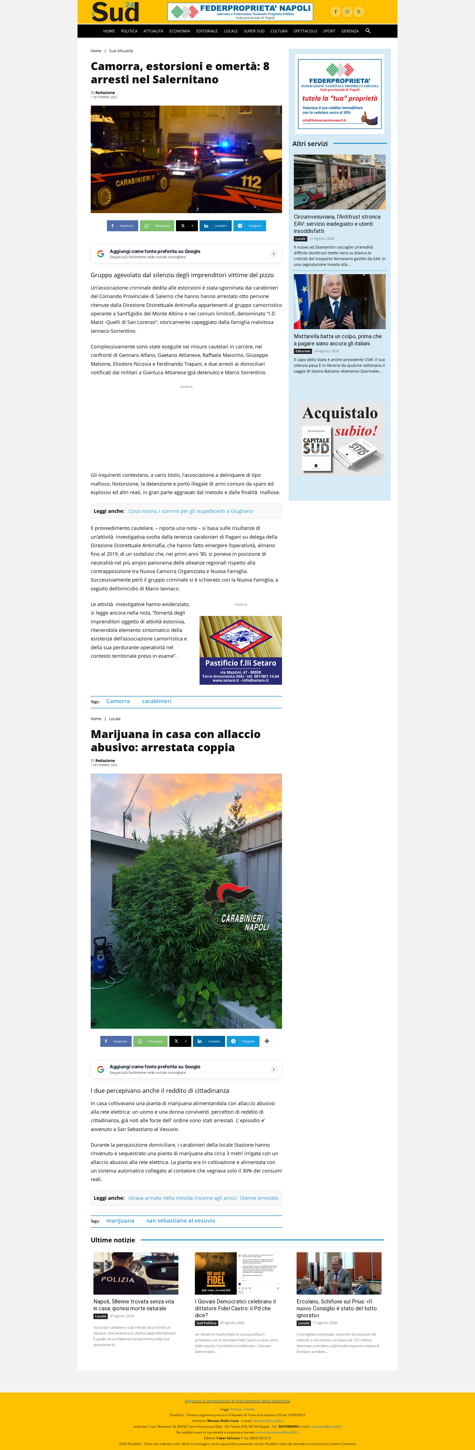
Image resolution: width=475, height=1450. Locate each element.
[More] (267, 1041)
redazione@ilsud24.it (326, 1426)
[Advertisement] (186, 428)
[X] (358, 11)
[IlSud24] (122, 11)
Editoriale (303, 351)
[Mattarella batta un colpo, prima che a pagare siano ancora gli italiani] (340, 301)
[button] (368, 31)
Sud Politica (207, 1322)
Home (96, 50)
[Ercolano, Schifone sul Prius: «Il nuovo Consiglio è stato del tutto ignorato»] (339, 1273)
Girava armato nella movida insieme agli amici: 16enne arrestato (203, 1198)
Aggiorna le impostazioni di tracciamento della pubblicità (237, 1401)
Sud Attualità (121, 50)
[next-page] (304, 384)
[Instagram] (347, 11)
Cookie (249, 1409)
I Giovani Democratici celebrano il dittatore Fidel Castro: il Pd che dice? (235, 1308)
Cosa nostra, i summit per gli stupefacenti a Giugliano (191, 511)
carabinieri (157, 701)
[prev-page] (295, 384)
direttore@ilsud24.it (268, 1420)
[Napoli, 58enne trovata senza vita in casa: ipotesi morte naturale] (135, 1273)
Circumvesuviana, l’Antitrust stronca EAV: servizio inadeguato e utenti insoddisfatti (337, 223)
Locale (115, 718)
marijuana (120, 1220)
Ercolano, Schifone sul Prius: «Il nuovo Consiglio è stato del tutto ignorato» (337, 1308)
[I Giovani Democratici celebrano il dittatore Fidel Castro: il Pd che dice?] (237, 1273)
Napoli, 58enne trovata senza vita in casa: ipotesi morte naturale (133, 1305)
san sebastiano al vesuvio (181, 1220)
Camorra (118, 701)
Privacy (235, 1409)
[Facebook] (335, 11)
